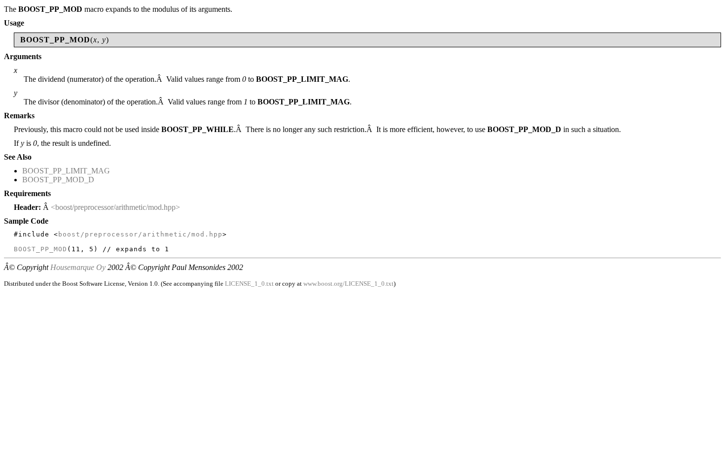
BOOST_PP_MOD (40, 249)
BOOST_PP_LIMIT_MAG (66, 171)
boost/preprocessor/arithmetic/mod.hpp (140, 234)
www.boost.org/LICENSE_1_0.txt (348, 283)
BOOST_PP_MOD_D (58, 179)
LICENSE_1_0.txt (249, 283)
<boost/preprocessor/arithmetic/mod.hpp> (115, 207)
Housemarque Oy (78, 267)
